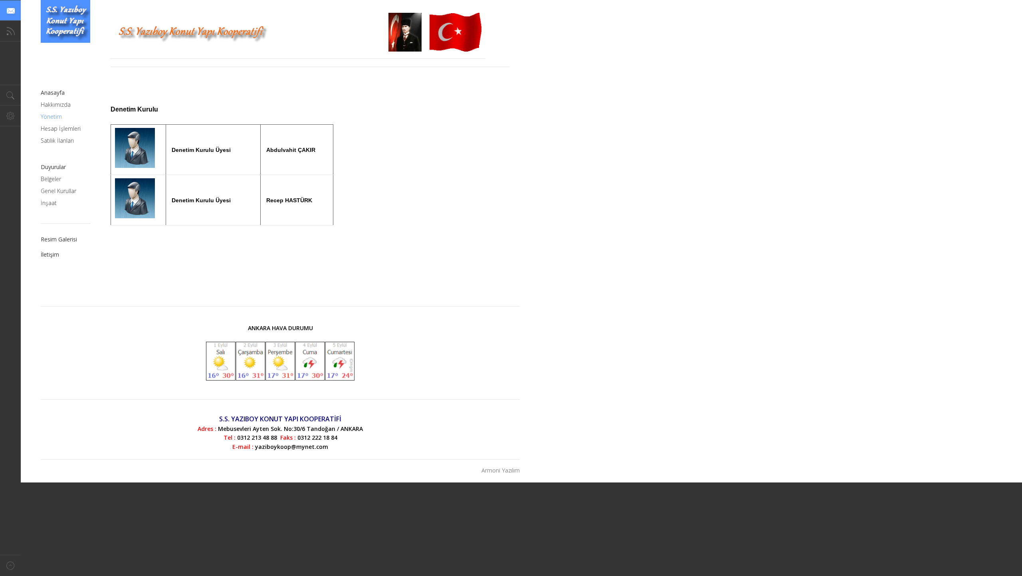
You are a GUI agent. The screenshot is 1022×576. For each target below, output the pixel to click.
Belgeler (51, 179)
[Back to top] (10, 565)
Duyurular (53, 167)
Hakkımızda (56, 104)
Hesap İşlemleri (61, 128)
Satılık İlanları (57, 140)
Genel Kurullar (58, 191)
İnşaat (49, 203)
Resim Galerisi (59, 239)
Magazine (65, 21)
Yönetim (51, 116)
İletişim (50, 254)
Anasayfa (53, 92)
